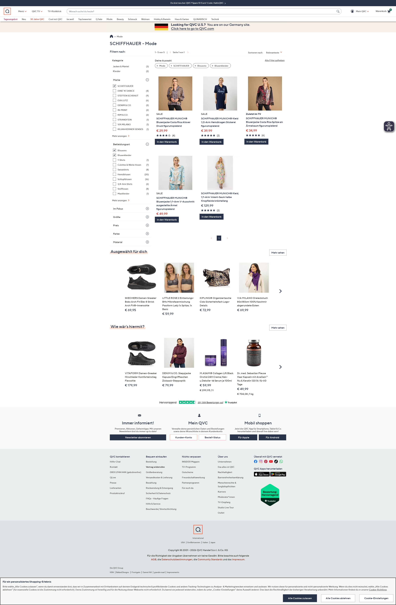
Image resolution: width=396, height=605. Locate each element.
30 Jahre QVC (37, 19)
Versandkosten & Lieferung (159, 477)
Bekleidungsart (121, 144)
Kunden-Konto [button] (183, 437)
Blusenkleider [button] (221, 65)
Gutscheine (187, 472)
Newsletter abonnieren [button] (138, 437)
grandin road (159, 572)
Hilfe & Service (153, 503)
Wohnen (145, 19)
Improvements (173, 572)
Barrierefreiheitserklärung (230, 477)
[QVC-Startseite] (111, 37)
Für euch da (187, 488)
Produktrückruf (117, 493)
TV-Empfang (224, 502)
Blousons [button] (201, 65)
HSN (112, 572)
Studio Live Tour (226, 507)
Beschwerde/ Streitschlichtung (161, 509)
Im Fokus (118, 208)
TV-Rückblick (54, 11)
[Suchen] (338, 11)
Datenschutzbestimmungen (176, 559)
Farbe (116, 233)
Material (117, 242)
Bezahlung (151, 482)
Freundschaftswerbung (193, 477)
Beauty (120, 19)
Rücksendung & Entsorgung (159, 488)
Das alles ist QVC (226, 467)
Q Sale (99, 19)
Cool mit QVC (55, 19)
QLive (113, 477)
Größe (116, 217)
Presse (113, 482)
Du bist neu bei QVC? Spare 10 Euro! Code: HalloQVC (197, 3)
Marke (116, 79)
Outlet (221, 512)
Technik (215, 19)
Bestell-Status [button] (212, 437)
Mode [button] (162, 65)
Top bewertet (84, 19)
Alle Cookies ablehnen (338, 598)
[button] (356, 11)
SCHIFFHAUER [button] (181, 65)
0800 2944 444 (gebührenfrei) (125, 472)
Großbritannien (193, 542)
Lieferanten (115, 488)
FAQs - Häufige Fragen (157, 498)
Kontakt (114, 467)
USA (183, 542)
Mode (109, 19)
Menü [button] (21, 11)
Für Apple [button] (243, 437)
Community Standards (210, 559)
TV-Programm (189, 467)
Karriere (222, 491)
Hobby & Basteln (162, 19)
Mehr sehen (277, 252)
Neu (24, 19)
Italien (205, 542)
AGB (153, 559)
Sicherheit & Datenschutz (158, 493)
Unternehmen (225, 461)
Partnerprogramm (190, 482)
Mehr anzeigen (119, 136)
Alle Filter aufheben (275, 60)
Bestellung (151, 461)
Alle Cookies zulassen (300, 598)
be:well (70, 19)
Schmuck (132, 19)
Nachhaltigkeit (225, 472)
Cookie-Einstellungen (376, 598)
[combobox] (201, 11)
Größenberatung (154, 472)
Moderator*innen (226, 497)
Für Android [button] (272, 437)
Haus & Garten (182, 19)
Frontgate (136, 572)
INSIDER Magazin (191, 461)
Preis (116, 225)
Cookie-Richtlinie (378, 589)
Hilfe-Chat (115, 461)
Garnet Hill (147, 572)
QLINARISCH (200, 19)
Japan (212, 542)
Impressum (238, 559)
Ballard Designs (122, 572)
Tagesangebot (10, 19)
